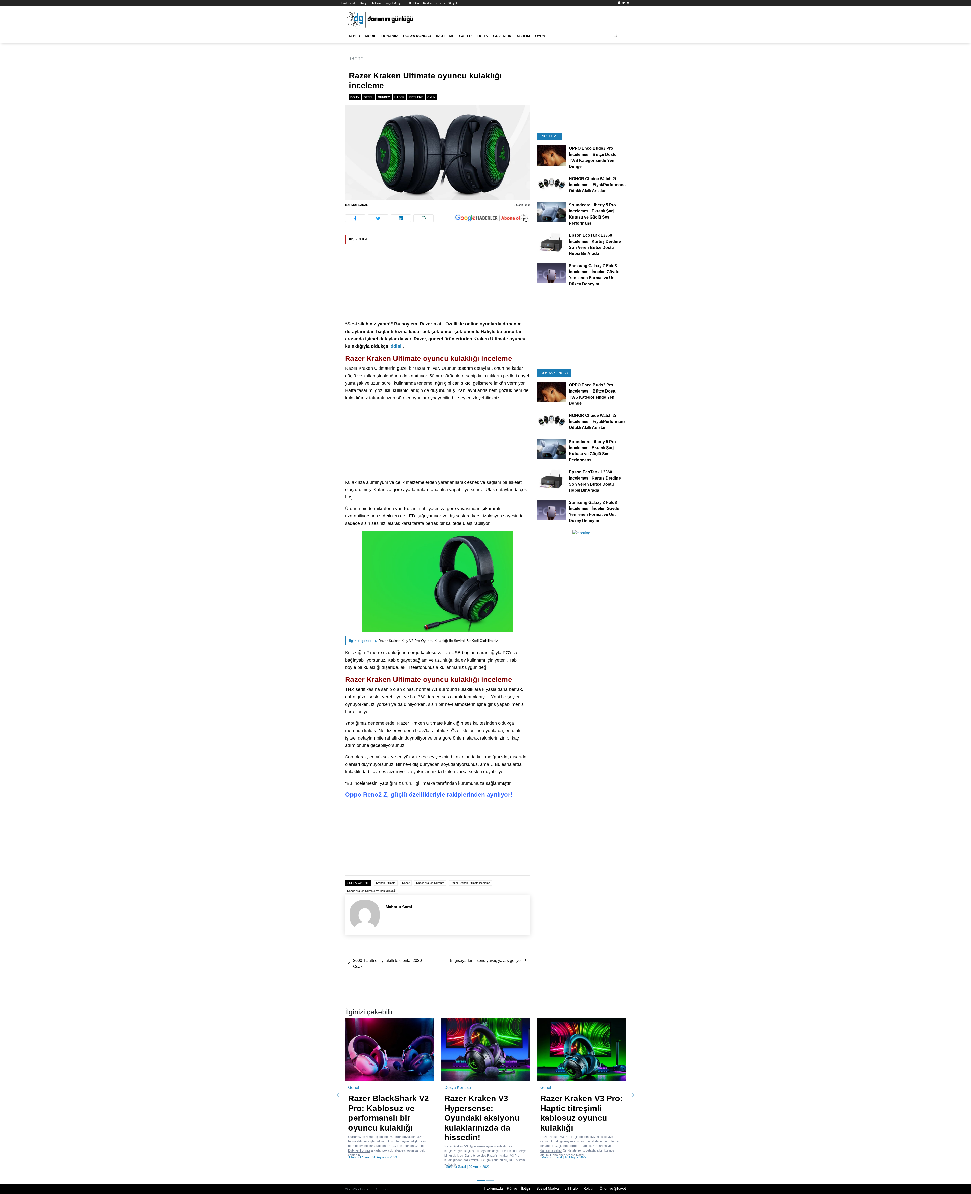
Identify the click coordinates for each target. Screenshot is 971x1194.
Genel (357, 58)
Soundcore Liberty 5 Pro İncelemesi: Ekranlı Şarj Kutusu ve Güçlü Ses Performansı (592, 214)
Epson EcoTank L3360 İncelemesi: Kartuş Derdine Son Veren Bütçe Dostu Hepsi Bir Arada (595, 244)
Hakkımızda (348, 3)
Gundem (384, 97)
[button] (338, 1090)
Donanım (389, 36)
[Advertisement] (318, 91)
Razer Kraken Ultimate (430, 882)
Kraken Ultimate (385, 882)
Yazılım (523, 36)
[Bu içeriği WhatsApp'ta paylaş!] (423, 218)
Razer (406, 882)
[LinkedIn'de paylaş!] (401, 218)
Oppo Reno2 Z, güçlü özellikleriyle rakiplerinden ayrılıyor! (428, 794)
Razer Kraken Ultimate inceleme (470, 882)
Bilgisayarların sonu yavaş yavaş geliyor (486, 960)
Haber (354, 36)
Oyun (540, 36)
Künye (364, 3)
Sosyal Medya (393, 3)
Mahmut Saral (356, 204)
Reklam (427, 3)
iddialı (396, 346)
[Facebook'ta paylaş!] (355, 218)
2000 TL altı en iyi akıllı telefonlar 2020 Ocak (387, 963)
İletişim (376, 3)
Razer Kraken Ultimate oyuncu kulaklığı (371, 890)
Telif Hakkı (412, 3)
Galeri (466, 36)
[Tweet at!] (378, 218)
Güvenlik (502, 36)
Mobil (371, 36)
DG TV (482, 36)
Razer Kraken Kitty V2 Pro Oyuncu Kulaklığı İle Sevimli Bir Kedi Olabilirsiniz (423, 641)
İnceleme (445, 36)
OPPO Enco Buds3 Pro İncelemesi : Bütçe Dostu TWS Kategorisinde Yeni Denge (593, 157)
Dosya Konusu (417, 36)
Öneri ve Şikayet (446, 3)
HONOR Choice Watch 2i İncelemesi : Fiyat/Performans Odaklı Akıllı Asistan (597, 185)
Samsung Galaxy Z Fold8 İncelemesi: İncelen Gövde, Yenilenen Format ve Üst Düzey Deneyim (594, 275)
